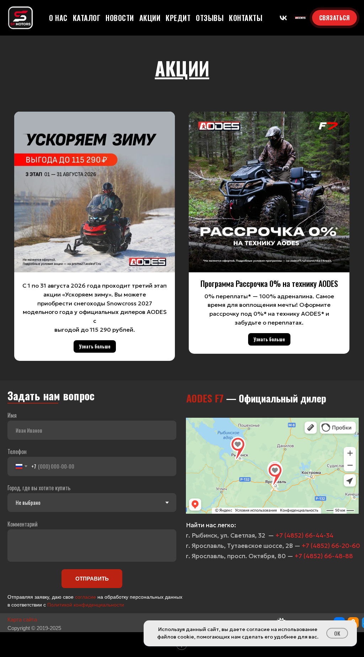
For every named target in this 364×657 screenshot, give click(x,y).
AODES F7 (205, 398)
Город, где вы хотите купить (38, 488)
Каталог (87, 17)
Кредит (178, 17)
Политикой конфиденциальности (85, 605)
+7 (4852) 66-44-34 (304, 535)
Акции (150, 17)
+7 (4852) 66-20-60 (331, 546)
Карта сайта (22, 619)
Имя (12, 415)
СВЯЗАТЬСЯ (334, 18)
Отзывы (210, 17)
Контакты (245, 17)
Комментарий (22, 524)
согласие (85, 597)
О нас (58, 17)
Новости (120, 17)
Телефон (17, 451)
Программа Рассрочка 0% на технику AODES (269, 283)
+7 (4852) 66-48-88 (324, 556)
